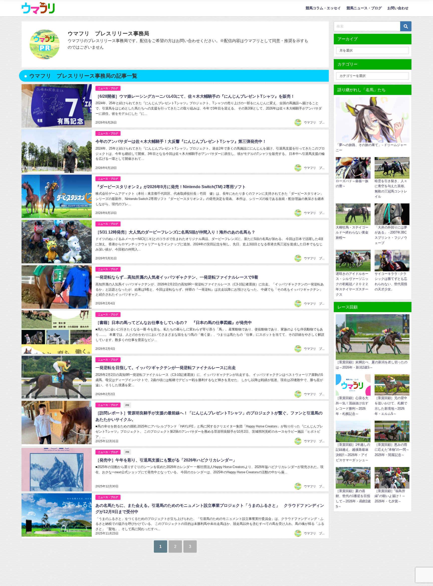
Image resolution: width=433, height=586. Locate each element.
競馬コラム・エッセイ (323, 8)
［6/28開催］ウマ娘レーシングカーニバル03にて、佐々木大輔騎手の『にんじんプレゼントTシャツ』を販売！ (195, 96)
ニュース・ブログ (108, 88)
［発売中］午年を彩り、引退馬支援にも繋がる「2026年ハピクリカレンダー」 (166, 460)
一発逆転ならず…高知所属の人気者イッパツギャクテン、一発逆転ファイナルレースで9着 (176, 277)
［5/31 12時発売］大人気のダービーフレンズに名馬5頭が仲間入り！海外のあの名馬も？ (175, 232)
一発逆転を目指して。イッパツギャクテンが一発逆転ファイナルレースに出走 (165, 368)
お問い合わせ (397, 8)
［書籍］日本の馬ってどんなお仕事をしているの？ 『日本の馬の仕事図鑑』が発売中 (173, 322)
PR (127, 405)
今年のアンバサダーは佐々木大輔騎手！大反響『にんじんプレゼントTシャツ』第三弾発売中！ (180, 141)
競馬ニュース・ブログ (364, 8)
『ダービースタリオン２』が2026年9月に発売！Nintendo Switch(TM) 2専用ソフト (170, 187)
